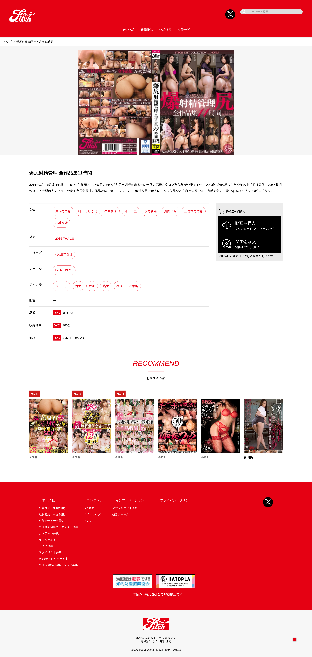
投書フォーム (120, 514)
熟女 (106, 286)
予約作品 (128, 29)
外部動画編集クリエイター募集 (58, 527)
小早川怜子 (109, 211)
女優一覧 (184, 29)
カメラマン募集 (49, 533)
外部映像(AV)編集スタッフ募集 (58, 564)
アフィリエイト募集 (125, 508)
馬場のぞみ (63, 211)
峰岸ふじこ (86, 211)
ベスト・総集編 (127, 286)
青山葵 (248, 457)
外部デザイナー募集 (51, 520)
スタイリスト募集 (50, 552)
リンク (87, 520)
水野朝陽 (150, 211)
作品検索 (165, 29)
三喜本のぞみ (193, 211)
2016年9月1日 (65, 238)
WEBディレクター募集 (53, 558)
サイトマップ (92, 514)
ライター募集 (47, 539)
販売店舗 (88, 508)
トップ (7, 41)
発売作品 (147, 29)
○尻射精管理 (64, 254)
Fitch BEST (64, 270)
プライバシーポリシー (176, 500)
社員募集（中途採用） (53, 514)
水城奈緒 (61, 222)
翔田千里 (130, 211)
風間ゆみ (170, 211)
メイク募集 (46, 546)
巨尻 (92, 286)
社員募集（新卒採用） (53, 508)
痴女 (78, 286)
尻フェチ (61, 286)
